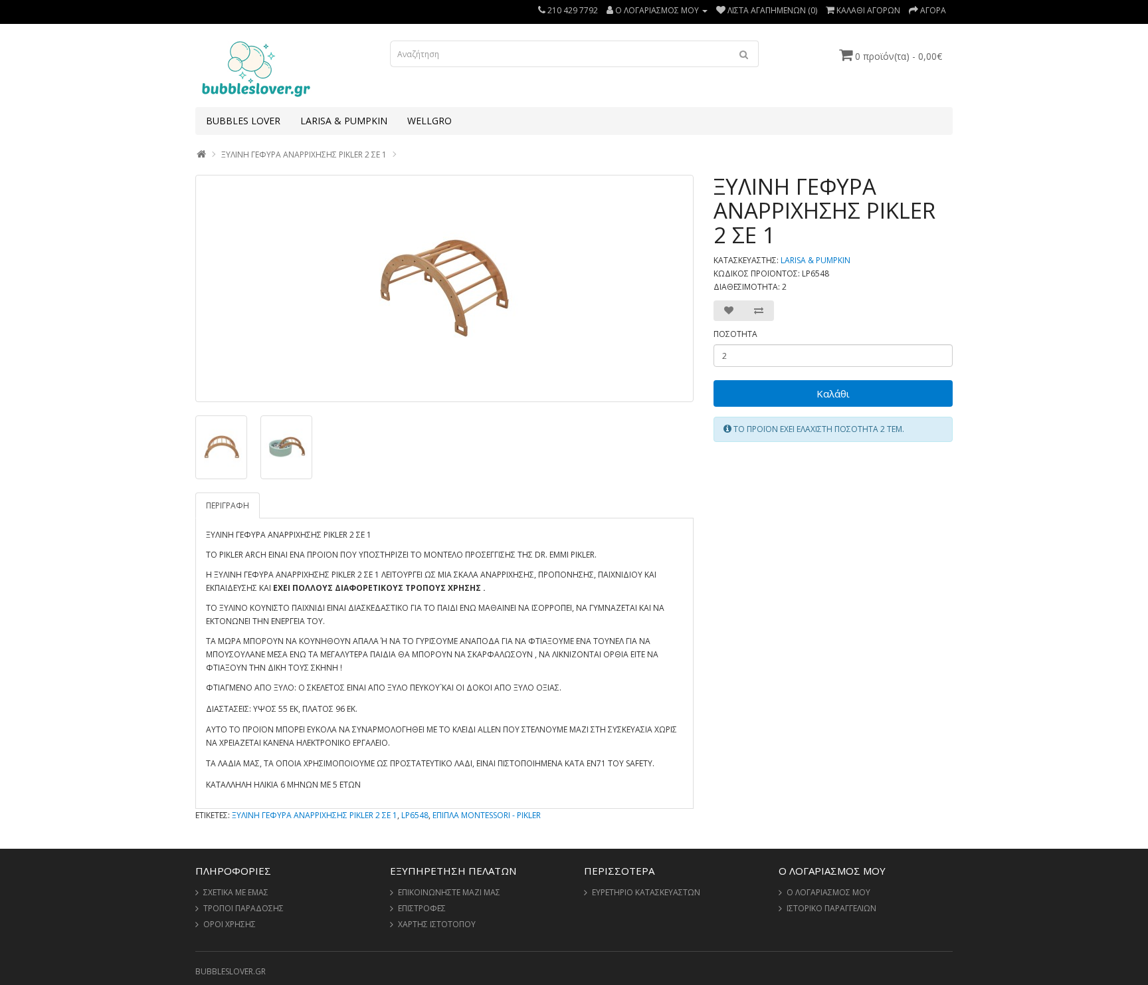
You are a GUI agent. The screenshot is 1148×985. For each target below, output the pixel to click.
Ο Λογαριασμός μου (828, 892)
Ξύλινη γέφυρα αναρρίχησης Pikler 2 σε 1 (304, 154)
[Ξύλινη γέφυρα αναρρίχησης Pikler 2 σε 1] (444, 288)
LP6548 (415, 815)
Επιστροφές (422, 908)
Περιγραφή (227, 505)
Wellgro (429, 120)
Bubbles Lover (243, 120)
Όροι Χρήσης (229, 924)
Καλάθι (833, 393)
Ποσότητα (735, 334)
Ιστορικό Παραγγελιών (831, 908)
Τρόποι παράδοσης (243, 908)
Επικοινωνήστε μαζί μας (449, 892)
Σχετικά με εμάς (235, 892)
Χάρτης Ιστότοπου (437, 924)
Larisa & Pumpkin (343, 120)
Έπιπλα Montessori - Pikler (486, 815)
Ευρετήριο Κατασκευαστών (646, 892)
